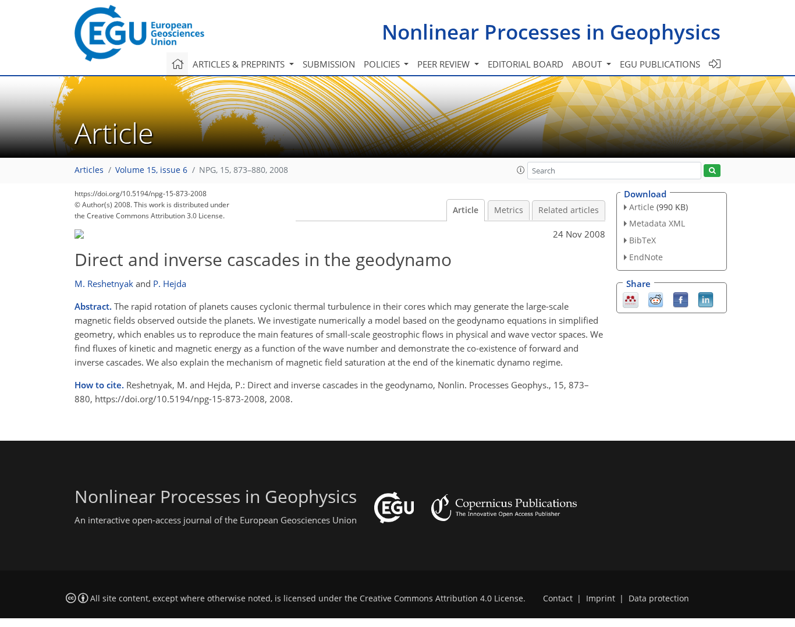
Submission (329, 64)
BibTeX (642, 240)
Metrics (508, 210)
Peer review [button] (444, 64)
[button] (521, 170)
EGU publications (660, 64)
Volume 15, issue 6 (151, 170)
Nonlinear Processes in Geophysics (551, 31)
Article (465, 210)
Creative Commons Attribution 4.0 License (441, 598)
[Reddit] (655, 298)
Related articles (568, 210)
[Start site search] (712, 171)
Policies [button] (383, 64)
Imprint (600, 598)
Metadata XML (657, 223)
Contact (558, 598)
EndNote (646, 257)
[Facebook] (680, 298)
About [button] (588, 64)
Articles (89, 170)
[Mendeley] (630, 298)
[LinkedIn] (706, 298)
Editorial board (525, 64)
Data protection (659, 598)
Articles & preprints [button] (240, 64)
